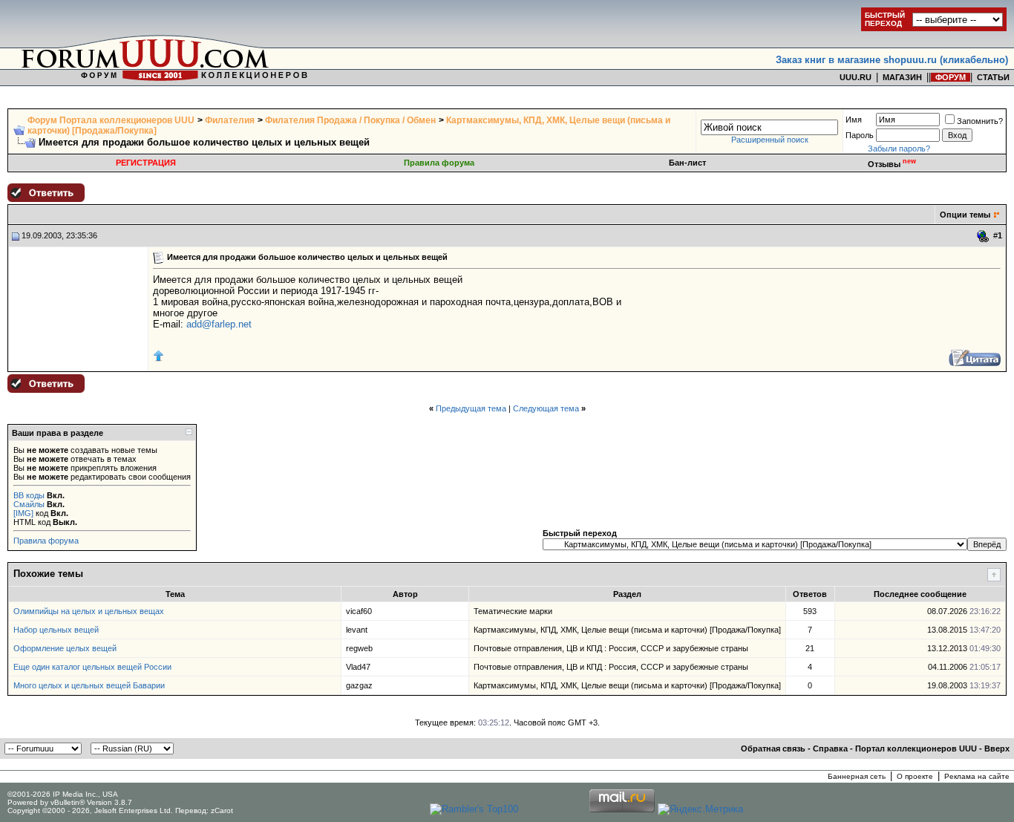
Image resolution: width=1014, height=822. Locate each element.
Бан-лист (687, 162)
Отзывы (892, 164)
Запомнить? (980, 121)
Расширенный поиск (769, 139)
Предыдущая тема (471, 408)
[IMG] (23, 513)
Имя (853, 119)
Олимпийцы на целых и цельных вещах (88, 611)
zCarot (222, 810)
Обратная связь (773, 748)
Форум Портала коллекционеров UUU (110, 120)
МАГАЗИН (902, 77)
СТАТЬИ (993, 77)
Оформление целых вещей (65, 648)
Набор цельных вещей (56, 629)
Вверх (997, 748)
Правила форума (439, 162)
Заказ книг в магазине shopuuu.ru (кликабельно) (892, 59)
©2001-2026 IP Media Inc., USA (62, 794)
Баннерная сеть (856, 776)
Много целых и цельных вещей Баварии (89, 685)
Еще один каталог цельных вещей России (92, 666)
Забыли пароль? (899, 148)
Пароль (859, 135)
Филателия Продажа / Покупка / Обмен (350, 120)
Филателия (230, 120)
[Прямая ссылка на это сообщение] (983, 236)
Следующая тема (546, 408)
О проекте (915, 776)
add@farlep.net (219, 324)
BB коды (29, 495)
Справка (830, 748)
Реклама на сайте (977, 776)
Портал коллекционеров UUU (916, 748)
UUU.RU (855, 77)
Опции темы (965, 214)
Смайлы (29, 504)
